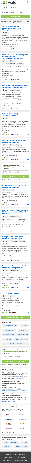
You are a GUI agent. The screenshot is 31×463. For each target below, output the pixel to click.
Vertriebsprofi (9, 330)
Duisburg (14, 401)
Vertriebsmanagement (11, 22)
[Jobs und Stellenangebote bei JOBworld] (8, 2)
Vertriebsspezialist (8, 334)
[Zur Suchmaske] (28, 2)
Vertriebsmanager (10, 325)
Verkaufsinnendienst (21, 339)
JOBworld (16, 377)
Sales (24, 325)
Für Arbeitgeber (22, 457)
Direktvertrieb (7, 339)
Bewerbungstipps (9, 457)
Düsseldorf (5, 401)
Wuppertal (7, 446)
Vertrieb (23, 330)
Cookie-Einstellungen (21, 460)
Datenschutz (7, 454)
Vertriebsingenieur (22, 334)
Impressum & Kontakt (21, 454)
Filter (27, 21)
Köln (25, 399)
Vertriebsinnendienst (16, 343)
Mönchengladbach (21, 446)
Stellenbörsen (7, 460)
